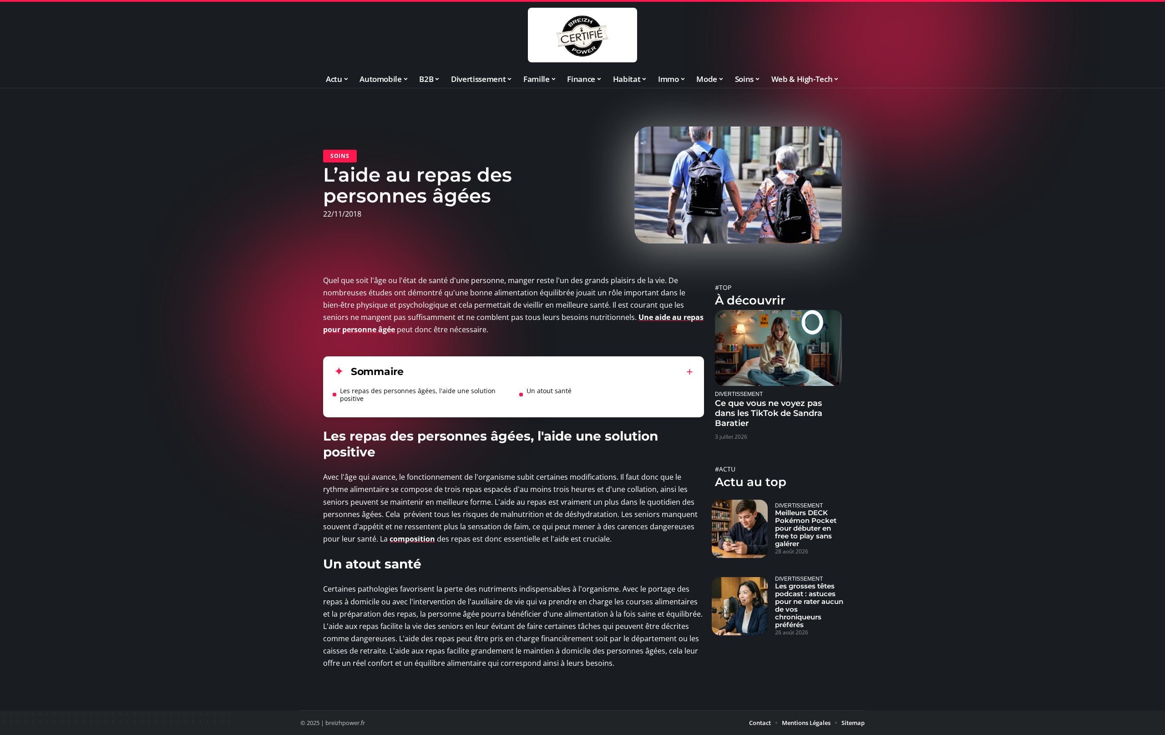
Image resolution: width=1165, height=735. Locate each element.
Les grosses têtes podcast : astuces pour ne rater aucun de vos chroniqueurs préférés (809, 605)
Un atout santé (549, 390)
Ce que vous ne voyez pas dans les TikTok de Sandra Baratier (768, 413)
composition (412, 539)
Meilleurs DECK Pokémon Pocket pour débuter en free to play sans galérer (805, 528)
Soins (340, 155)
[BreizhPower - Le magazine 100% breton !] (582, 35)
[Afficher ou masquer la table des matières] (548, 371)
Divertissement (739, 393)
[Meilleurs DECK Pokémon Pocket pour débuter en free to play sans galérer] (740, 529)
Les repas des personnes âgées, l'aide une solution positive (418, 394)
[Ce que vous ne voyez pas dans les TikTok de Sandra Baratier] (778, 348)
